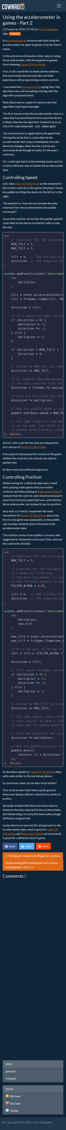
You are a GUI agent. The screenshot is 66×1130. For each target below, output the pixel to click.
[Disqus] (33, 924)
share (11, 846)
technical (15, 33)
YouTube (15, 1103)
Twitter (14, 1110)
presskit (11, 1071)
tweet (28, 846)
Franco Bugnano (48, 29)
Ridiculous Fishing (48, 491)
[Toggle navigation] (59, 5)
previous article (16, 40)
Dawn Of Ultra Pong (33, 64)
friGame (11, 1078)
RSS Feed (15, 1096)
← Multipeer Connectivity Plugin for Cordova (32, 855)
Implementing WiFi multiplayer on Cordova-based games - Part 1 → (31, 865)
